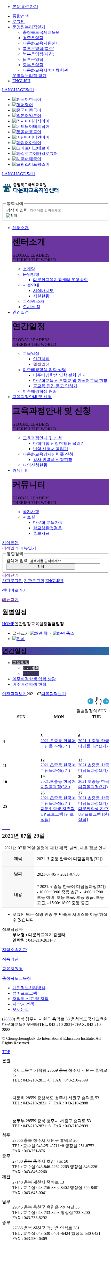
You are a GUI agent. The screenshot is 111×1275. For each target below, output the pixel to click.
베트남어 (41, 126)
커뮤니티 (20, 470)
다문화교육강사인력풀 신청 (48, 454)
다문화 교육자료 (48, 522)
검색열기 (10, 548)
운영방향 (31, 274)
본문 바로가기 (25, 6)
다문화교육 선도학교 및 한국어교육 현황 (70, 380)
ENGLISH (21, 81)
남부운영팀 (33, 59)
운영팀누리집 (28, 27)
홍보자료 (41, 533)
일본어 (35, 115)
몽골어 (35, 132)
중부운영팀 (33, 65)
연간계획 (41, 359)
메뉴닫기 (10, 600)
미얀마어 (41, 137)
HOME (8, 624)
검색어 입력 (17, 210)
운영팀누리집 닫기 (29, 75)
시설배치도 (43, 290)
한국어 (35, 99)
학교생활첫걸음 (47, 528)
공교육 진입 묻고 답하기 (55, 386)
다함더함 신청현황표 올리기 (59, 443)
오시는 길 (31, 307)
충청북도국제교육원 (41, 32)
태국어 (35, 159)
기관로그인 (34, 580)
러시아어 (41, 121)
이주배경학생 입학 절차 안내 (59, 375)
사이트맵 (10, 543)
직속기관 (10, 959)
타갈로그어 (47, 153)
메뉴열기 (28, 548)
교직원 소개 (33, 301)
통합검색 (20, 16)
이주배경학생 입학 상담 (44, 369)
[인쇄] (18, 638)
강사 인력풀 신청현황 (52, 459)
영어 (29, 105)
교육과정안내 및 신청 (32, 397)
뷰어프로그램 (24, 993)
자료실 (29, 517)
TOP (6, 1052)
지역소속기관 (14, 949)
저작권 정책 (23, 1004)
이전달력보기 (14, 694)
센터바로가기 (14, 590)
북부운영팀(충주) (38, 48)
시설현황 (41, 296)
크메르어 (41, 148)
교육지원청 (12, 969)
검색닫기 (10, 575)
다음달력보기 (53, 694)
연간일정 (20, 312)
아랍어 (35, 142)
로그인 (18, 21)
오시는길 (20, 1009)
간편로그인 (12, 580)
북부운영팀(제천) (38, 54)
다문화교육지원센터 (41, 43)
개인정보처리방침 (28, 988)
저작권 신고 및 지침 (30, 998)
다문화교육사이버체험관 (45, 70)
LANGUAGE (18, 90)
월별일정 (41, 364)
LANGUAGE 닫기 (18, 174)
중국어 (35, 110)
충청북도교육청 (16, 978)
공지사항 (31, 511)
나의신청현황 (35, 465)
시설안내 (31, 285)
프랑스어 (41, 164)
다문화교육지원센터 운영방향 (60, 280)
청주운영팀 (33, 38)
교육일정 (31, 353)
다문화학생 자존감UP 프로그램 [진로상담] (58, 814)
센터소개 (20, 227)
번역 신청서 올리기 (50, 449)
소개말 (29, 269)
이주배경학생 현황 (40, 391)
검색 (40, 566)
